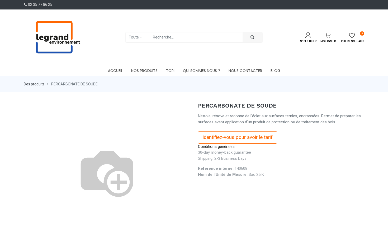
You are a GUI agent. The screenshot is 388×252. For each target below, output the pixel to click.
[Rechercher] (252, 37)
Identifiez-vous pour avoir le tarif (237, 137)
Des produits (34, 84)
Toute (134, 37)
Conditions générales (216, 146)
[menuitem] (115, 71)
